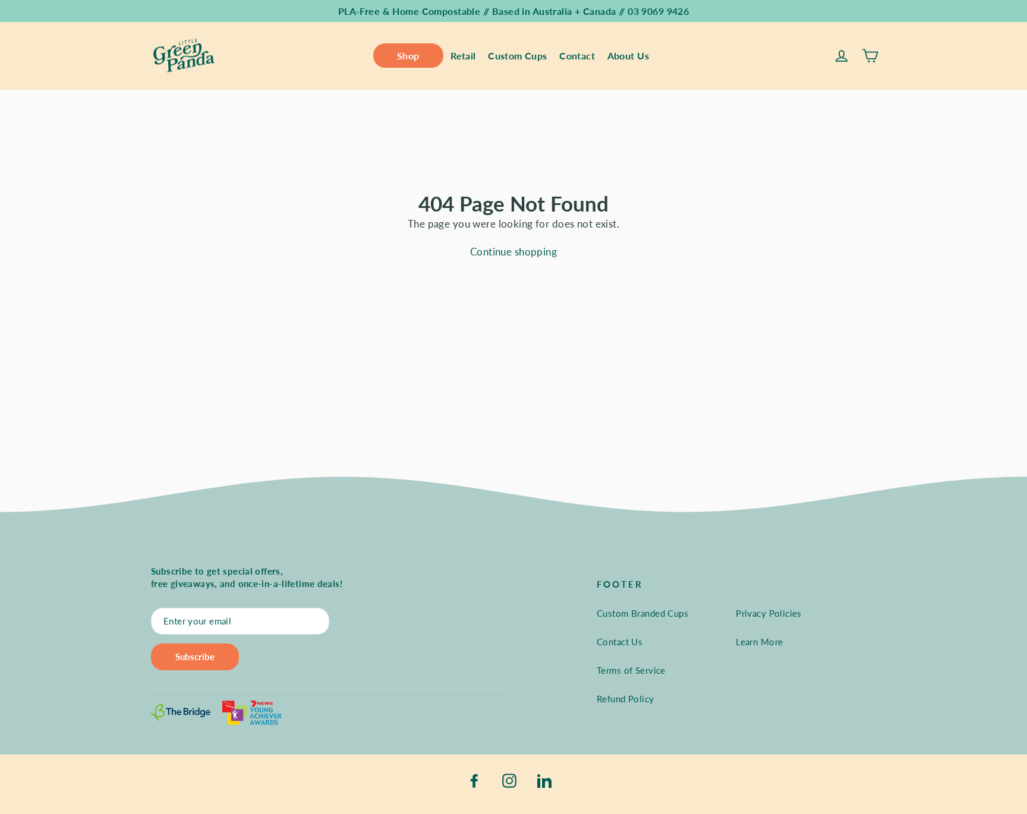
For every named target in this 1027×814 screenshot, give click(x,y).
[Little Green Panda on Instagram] (509, 779)
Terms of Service (631, 670)
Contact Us (619, 641)
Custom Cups (517, 55)
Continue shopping (513, 251)
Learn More (759, 641)
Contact (577, 55)
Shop (408, 55)
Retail (463, 55)
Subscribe (195, 656)
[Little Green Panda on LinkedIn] (544, 779)
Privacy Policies (769, 613)
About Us (628, 55)
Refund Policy (625, 698)
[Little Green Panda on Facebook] (474, 779)
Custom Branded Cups (642, 613)
